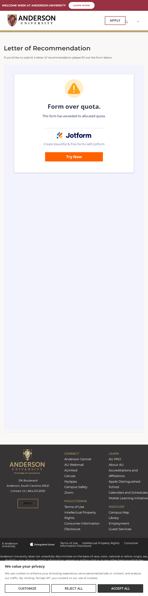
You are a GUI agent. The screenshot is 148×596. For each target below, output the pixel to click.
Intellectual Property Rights (98, 543)
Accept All (120, 588)
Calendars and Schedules (128, 492)
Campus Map (119, 512)
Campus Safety (75, 487)
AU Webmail (74, 465)
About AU (116, 465)
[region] (74, 578)
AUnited (70, 470)
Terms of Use (74, 507)
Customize (27, 588)
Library (114, 518)
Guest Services (120, 529)
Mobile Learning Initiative (128, 498)
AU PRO (115, 459)
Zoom (68, 492)
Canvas (69, 476)
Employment (119, 523)
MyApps (70, 481)
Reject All (74, 588)
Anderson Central (77, 459)
